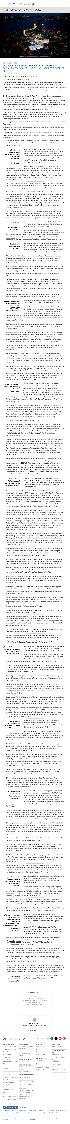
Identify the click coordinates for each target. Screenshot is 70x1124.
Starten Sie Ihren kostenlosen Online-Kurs (56, 1110)
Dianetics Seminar (24, 1061)
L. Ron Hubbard (6, 1110)
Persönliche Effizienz (25, 1064)
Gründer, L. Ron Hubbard (9, 1046)
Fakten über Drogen (8, 1089)
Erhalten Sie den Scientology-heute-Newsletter (24, 1096)
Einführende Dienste (25, 1059)
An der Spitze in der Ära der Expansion (34, 998)
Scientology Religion (32, 1110)
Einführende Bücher (41, 1046)
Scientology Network (21, 1110)
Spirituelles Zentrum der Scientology (34, 1002)
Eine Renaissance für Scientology (34, 1004)
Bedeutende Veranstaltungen (34, 1011)
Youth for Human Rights (37, 1114)
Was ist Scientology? (9, 1044)
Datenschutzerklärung (35, 1118)
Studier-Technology (8, 1080)
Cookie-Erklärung (44, 1118)
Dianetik (13, 1110)
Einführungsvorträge (41, 1052)
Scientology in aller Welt (58, 1051)
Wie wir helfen (7, 1075)
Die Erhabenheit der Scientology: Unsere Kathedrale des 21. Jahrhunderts (39, 132)
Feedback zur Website (27, 1081)
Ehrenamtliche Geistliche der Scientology (12, 1112)
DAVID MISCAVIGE (34, 993)
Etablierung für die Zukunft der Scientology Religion (34, 1000)
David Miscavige (41, 1110)
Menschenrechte (7, 1092)
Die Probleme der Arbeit (25, 1051)
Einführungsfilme (40, 1054)
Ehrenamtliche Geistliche (9, 1099)
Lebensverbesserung (24, 1066)
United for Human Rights (25, 1114)
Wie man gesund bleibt (10, 1103)
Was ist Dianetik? (7, 1052)
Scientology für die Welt (34, 1007)
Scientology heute (41, 1058)
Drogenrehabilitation (8, 1087)
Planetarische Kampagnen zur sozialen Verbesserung (34, 1009)
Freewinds (55, 1067)
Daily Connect (56, 1044)
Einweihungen (39, 1060)
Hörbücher (38, 1049)
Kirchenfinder (55, 1054)
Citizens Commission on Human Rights (53, 1114)
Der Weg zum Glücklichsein (10, 1077)
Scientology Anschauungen (10, 1049)
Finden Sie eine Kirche (27, 1084)
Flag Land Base (56, 1064)
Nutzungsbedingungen (54, 1118)
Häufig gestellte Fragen (9, 1066)
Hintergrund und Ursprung (9, 1054)
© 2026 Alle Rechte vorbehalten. (15, 1119)
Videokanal (6, 1068)
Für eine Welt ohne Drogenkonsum (10, 1114)
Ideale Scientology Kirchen (59, 1057)
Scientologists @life (57, 1046)
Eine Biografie (34, 996)
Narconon (58, 1112)
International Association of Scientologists (32, 1112)
